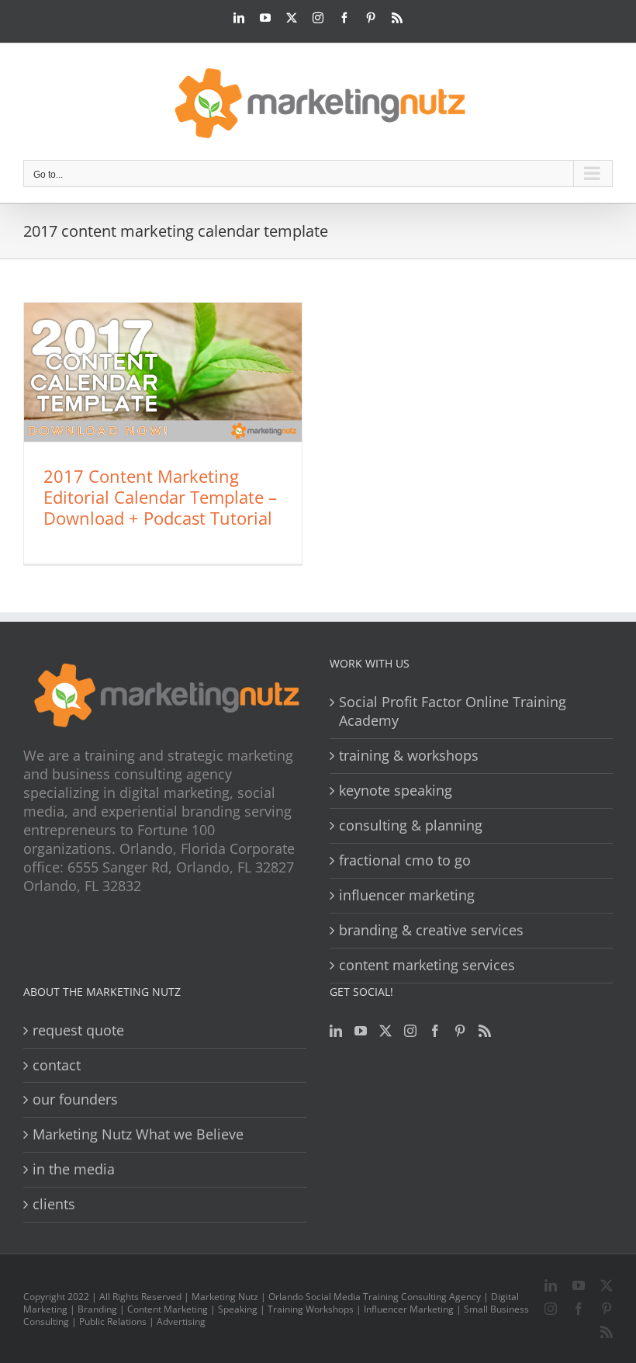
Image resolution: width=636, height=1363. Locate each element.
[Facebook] (435, 1031)
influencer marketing (407, 895)
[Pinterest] (460, 1031)
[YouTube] (360, 1031)
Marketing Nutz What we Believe (138, 1134)
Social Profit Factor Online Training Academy (452, 711)
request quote (78, 1030)
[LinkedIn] (336, 1031)
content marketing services (427, 965)
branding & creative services (431, 930)
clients (54, 1204)
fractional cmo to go (405, 860)
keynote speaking (395, 790)
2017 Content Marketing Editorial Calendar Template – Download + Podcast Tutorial (160, 496)
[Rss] (485, 1031)
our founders (75, 1099)
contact (57, 1065)
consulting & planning (410, 825)
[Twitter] (385, 1031)
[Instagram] (410, 1031)
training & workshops (409, 756)
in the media (74, 1169)
